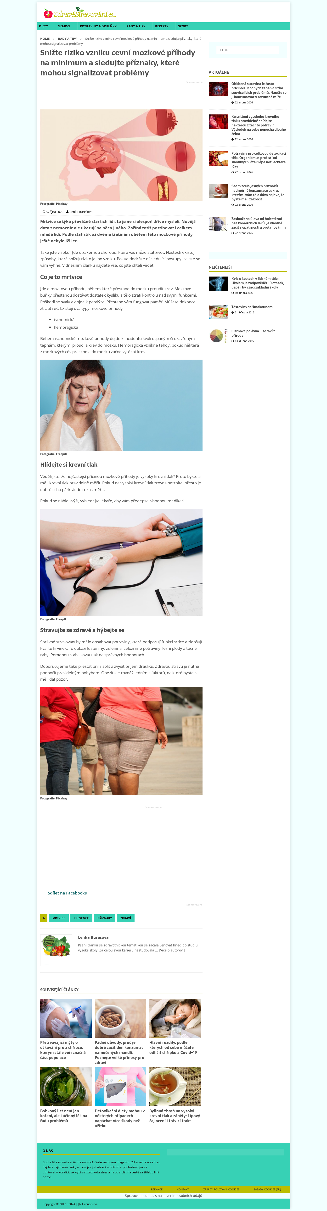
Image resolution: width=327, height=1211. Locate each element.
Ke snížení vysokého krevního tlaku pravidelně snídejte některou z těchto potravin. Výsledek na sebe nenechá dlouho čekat (258, 125)
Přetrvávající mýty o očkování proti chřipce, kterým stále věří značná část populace (63, 1049)
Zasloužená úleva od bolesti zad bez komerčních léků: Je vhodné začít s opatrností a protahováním (258, 223)
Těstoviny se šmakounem (252, 307)
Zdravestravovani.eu (145, 1162)
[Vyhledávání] (248, 50)
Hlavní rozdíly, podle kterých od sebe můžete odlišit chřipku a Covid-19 (173, 1047)
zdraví (125, 918)
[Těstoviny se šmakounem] (218, 312)
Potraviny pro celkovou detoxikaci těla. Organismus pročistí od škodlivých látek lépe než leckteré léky (258, 160)
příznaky (104, 918)
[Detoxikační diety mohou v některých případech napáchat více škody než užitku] (120, 1086)
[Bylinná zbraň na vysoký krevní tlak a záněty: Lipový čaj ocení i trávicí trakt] (175, 1086)
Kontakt (183, 1189)
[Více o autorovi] (171, 950)
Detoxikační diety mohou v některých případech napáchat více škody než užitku (120, 1118)
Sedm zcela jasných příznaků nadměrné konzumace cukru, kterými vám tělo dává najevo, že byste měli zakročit (257, 192)
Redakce (157, 1189)
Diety (43, 26)
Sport (183, 26)
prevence (81, 918)
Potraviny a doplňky (98, 26)
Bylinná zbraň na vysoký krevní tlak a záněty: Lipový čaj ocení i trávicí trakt (174, 1116)
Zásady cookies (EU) (267, 1189)
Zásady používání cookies (221, 1189)
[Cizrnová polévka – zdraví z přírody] (218, 336)
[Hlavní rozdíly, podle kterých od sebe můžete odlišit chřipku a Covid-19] (175, 1018)
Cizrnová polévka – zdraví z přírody (253, 333)
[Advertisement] (121, 95)
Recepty (161, 26)
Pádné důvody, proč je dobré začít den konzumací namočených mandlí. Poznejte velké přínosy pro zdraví (120, 1052)
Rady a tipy (135, 26)
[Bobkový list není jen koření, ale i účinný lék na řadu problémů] (66, 1086)
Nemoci (64, 26)
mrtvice (58, 918)
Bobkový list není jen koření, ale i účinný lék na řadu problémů (63, 1116)
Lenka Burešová (93, 937)
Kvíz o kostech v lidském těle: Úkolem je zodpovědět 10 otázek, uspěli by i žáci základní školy (257, 283)
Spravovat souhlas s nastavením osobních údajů (163, 1195)
